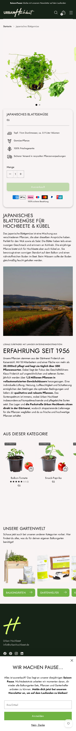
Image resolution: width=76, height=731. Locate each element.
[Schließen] (72, 660)
